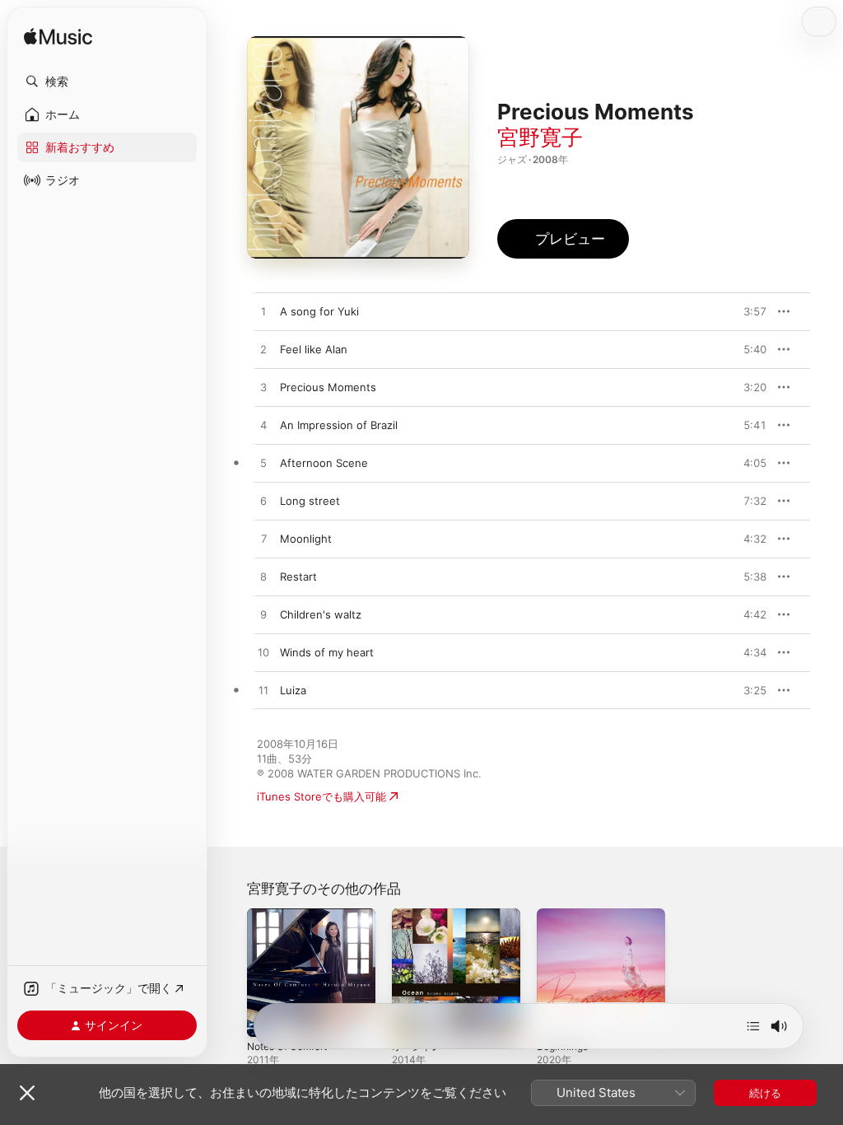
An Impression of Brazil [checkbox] (339, 425)
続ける (765, 1092)
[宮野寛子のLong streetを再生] (263, 501)
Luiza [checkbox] (293, 690)
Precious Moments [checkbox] (328, 387)
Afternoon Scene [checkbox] (324, 462)
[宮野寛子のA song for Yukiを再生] (263, 312)
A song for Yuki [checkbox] (319, 311)
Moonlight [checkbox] (306, 538)
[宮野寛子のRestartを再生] (263, 577)
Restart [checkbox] (298, 576)
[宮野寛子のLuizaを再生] (263, 691)
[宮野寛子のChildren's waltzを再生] (263, 615)
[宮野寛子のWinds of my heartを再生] (263, 653)
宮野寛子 (540, 137)
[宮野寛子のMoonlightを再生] (263, 539)
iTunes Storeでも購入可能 (321, 796)
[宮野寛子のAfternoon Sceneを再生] (263, 463)
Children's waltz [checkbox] (320, 614)
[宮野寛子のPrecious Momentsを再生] (263, 387)
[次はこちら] (753, 1026)
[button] (107, 82)
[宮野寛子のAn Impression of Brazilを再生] (263, 425)
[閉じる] (27, 1092)
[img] (58, 37)
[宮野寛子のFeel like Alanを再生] (263, 350)
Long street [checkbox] (310, 500)
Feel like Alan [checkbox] (313, 349)
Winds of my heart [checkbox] (327, 652)
